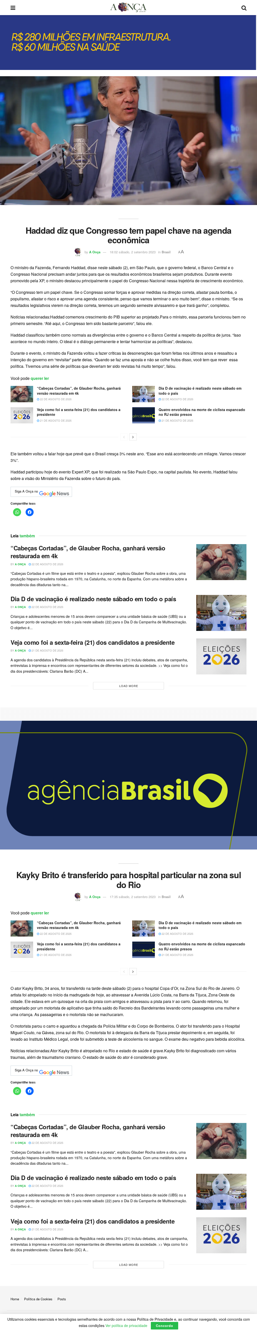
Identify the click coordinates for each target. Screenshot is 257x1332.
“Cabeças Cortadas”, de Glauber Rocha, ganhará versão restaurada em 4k (79, 391)
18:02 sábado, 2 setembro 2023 (133, 252)
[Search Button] (243, 7)
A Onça (94, 252)
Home (15, 1299)
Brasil (166, 252)
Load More (128, 686)
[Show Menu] (13, 7)
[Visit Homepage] (128, 8)
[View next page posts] (133, 436)
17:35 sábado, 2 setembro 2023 (133, 896)
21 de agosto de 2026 (55, 420)
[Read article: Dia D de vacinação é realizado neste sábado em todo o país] (143, 394)
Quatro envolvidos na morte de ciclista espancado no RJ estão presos (202, 412)
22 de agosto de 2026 (55, 399)
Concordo (164, 1325)
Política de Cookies (38, 1299)
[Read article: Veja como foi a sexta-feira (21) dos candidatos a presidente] (22, 415)
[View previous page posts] (124, 436)
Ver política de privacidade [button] (126, 1325)
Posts (61, 1299)
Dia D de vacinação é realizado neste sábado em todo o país (200, 391)
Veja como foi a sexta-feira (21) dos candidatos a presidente (78, 412)
